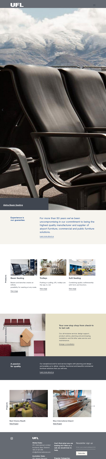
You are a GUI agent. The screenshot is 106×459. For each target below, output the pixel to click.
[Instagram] (12, 439)
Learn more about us (47, 236)
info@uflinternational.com (41, 452)
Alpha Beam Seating (13, 204)
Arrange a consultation (66, 344)
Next (93, 406)
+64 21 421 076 (37, 449)
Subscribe (81, 453)
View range (14, 291)
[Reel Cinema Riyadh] (29, 403)
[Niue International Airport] (72, 403)
